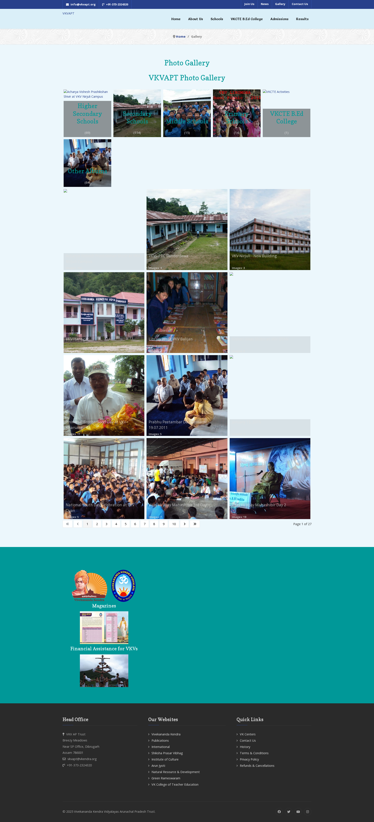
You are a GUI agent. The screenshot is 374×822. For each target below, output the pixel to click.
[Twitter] (288, 812)
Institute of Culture (165, 759)
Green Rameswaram (166, 778)
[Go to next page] (184, 524)
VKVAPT (68, 13)
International (161, 747)
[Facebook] (279, 812)
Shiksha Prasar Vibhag (167, 753)
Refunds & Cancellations (257, 766)
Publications (160, 740)
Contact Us (248, 740)
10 (174, 524)
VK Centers (248, 734)
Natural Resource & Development (176, 772)
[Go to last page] (195, 524)
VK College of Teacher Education (175, 784)
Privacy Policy (249, 759)
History (245, 747)
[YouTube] (298, 812)
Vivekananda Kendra (166, 734)
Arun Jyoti (158, 766)
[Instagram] (307, 812)
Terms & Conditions (254, 753)
